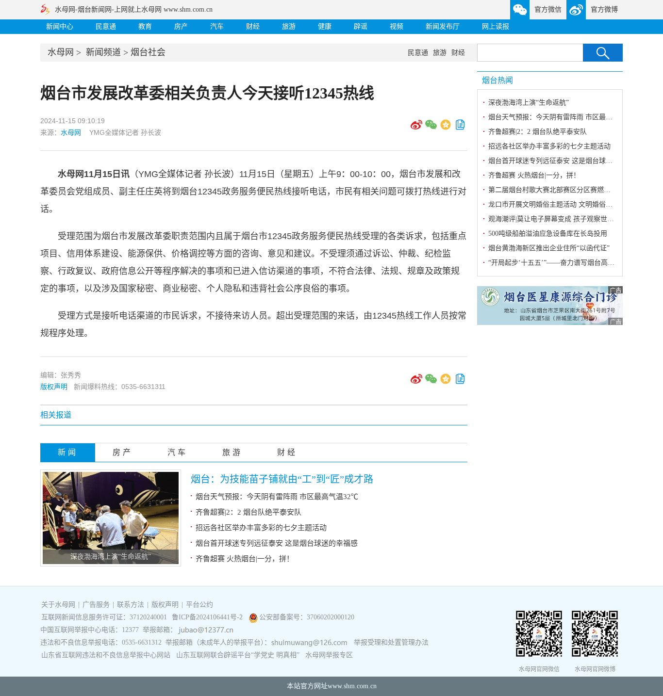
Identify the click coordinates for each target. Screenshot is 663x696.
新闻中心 (59, 26)
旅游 (289, 26)
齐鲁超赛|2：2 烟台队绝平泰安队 (248, 512)
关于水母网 (59, 604)
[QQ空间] (445, 128)
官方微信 (548, 9)
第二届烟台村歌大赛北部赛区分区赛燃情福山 (556, 190)
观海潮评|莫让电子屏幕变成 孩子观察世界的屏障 (561, 219)
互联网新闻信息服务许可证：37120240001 (104, 617)
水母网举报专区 (329, 655)
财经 (253, 26)
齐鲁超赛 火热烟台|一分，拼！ (245, 559)
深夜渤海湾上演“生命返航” (110, 556)
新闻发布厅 (443, 26)
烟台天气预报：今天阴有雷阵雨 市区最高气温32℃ (277, 497)
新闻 (68, 452)
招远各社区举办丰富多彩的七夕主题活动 (261, 528)
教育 (145, 26)
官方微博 (604, 9)
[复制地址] (460, 128)
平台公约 (199, 604)
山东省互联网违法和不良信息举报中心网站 (105, 655)
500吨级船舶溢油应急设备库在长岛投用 (547, 233)
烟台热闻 (497, 80)
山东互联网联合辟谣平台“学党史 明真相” (237, 655)
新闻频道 (103, 52)
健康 (325, 26)
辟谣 (360, 26)
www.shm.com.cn (352, 686)
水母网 (61, 52)
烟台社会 (148, 52)
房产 (181, 26)
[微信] (431, 128)
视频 (396, 26)
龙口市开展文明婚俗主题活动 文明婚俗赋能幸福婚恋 (567, 204)
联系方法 (130, 604)
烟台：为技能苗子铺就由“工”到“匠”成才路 (282, 479)
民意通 (106, 26)
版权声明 (53, 386)
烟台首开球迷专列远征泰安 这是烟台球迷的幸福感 (277, 543)
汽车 (217, 26)
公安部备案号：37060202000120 (306, 617)
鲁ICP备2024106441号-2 (208, 617)
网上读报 (495, 26)
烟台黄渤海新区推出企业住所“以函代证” (549, 248)
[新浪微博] (416, 128)
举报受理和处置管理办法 (391, 642)
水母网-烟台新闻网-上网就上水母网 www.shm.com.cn (134, 9)
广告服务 (96, 604)
